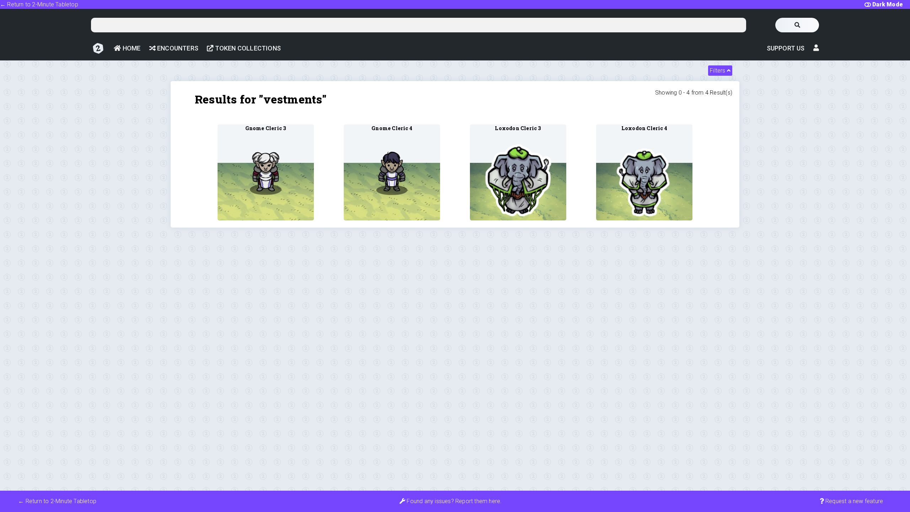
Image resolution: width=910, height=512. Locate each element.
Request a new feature (853, 501)
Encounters (177, 48)
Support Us (786, 48)
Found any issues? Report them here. (453, 501)
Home (130, 48)
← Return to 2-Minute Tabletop (39, 4)
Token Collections (247, 48)
